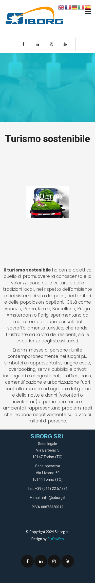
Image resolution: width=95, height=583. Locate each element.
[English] (61, 7)
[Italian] (81, 7)
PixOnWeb (55, 538)
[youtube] (65, 44)
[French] (68, 7)
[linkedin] (37, 44)
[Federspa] (34, 17)
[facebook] (23, 44)
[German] (74, 7)
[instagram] (51, 44)
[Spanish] (88, 7)
